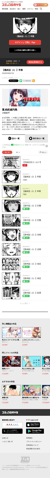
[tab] (13, 138)
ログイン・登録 (32, 9)
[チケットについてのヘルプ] (46, 146)
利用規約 (29, 438)
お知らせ (5, 438)
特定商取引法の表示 (33, 449)
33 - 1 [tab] (18, 152)
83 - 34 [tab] (7, 152)
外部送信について (32, 445)
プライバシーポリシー (34, 441)
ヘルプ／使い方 (7, 441)
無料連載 (5, 9)
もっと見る (24, 303)
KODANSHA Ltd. (8, 467)
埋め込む (28, 80)
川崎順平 (6, 113)
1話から (44, 152)
